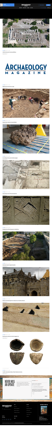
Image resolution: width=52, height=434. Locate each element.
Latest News (31, 7)
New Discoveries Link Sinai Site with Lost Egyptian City (11, 336)
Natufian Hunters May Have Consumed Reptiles (10, 122)
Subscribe (48, 5)
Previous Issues (24, 7)
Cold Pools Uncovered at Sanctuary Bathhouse (9, 52)
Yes (33, 392)
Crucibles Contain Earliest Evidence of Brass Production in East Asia (12, 372)
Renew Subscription (42, 5)
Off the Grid (28, 410)
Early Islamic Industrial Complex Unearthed (9, 265)
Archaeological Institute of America (38, 386)
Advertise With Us (16, 410)
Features (28, 406)
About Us (15, 406)
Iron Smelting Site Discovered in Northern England (10, 158)
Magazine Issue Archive (43, 419)
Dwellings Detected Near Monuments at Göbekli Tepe (11, 229)
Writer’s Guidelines (16, 408)
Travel (15, 418)
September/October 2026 (44, 404)
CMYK (49, 423)
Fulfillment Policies (17, 412)
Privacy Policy (3, 417)
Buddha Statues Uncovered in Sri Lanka (8, 86)
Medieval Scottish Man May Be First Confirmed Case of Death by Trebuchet (14, 300)
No (33, 393)
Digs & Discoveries (29, 408)
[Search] (2, 409)
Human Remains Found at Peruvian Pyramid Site (10, 193)
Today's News (15, 416)
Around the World (29, 412)
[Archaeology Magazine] (7, 407)
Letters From (28, 414)
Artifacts (28, 416)
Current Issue (20, 7)
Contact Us (3, 415)
